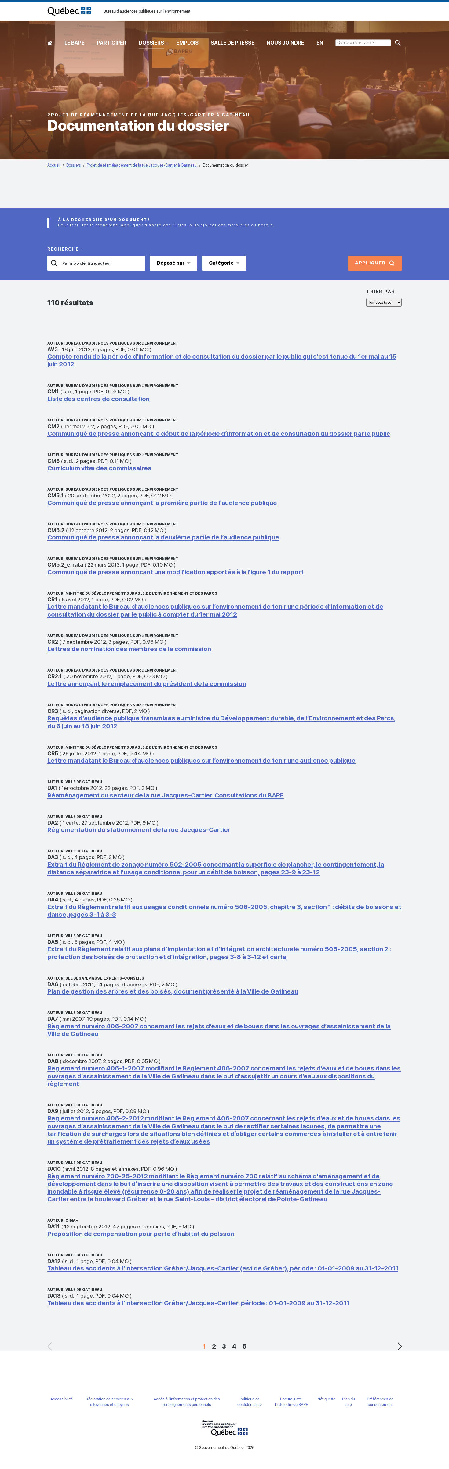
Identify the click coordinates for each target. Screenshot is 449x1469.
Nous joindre (285, 43)
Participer (111, 43)
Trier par (381, 291)
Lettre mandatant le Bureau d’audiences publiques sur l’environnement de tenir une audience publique (201, 760)
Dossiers (151, 43)
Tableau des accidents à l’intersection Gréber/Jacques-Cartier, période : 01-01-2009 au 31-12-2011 (198, 1303)
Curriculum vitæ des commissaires (99, 468)
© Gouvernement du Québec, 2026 (224, 1447)
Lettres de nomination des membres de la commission (129, 649)
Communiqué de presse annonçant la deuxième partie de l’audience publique (163, 537)
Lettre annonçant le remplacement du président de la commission (146, 683)
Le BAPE (74, 43)
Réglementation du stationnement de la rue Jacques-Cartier (138, 829)
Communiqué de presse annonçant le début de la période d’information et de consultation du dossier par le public (218, 433)
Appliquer (370, 263)
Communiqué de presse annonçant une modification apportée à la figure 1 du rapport (175, 572)
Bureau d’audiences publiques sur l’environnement (69, 11)
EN (319, 43)
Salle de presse (232, 43)
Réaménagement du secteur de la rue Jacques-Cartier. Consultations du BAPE (165, 795)
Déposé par (170, 263)
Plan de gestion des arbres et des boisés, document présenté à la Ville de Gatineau (172, 991)
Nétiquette (326, 1399)
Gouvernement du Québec (224, 1428)
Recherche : (64, 249)
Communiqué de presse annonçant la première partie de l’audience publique (162, 503)
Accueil (49, 41)
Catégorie (221, 263)
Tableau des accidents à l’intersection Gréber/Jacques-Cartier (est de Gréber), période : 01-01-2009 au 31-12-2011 (222, 1268)
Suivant (399, 1346)
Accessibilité (61, 1399)
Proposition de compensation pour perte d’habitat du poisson (140, 1234)
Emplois (187, 43)
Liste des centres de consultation (98, 399)
